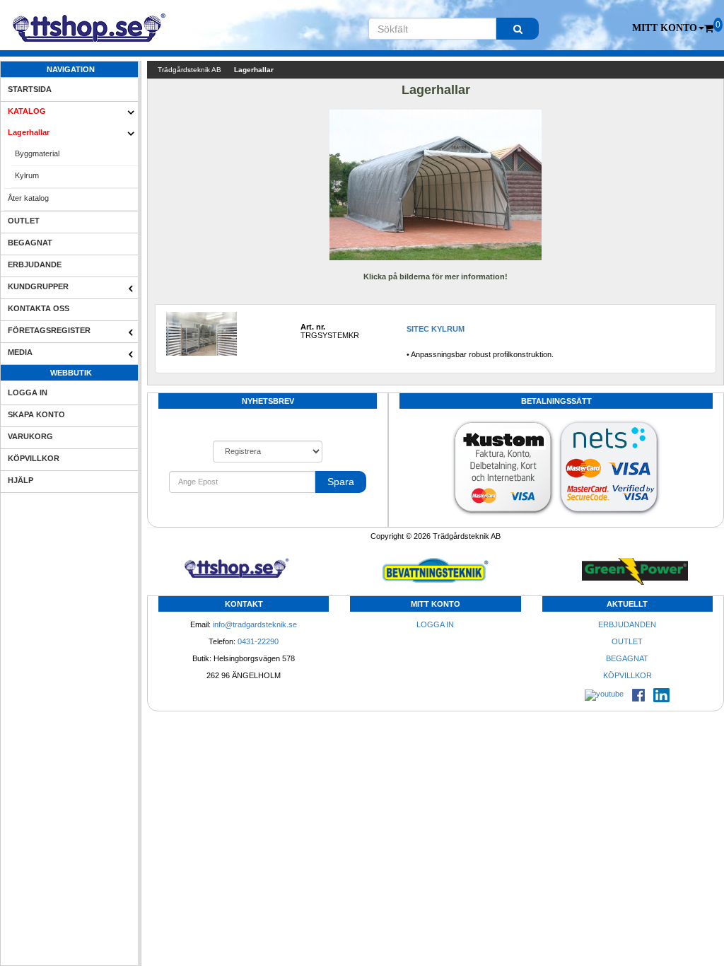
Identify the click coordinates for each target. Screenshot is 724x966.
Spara (340, 481)
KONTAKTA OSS (38, 308)
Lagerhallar (28, 132)
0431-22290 (258, 641)
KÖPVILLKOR (33, 458)
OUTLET (24, 220)
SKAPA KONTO (36, 414)
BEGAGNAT (30, 242)
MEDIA (20, 352)
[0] (708, 28)
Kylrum (27, 175)
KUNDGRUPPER (38, 286)
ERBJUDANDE (35, 264)
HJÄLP (20, 480)
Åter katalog (28, 198)
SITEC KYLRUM (436, 329)
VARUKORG (30, 436)
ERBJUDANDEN (627, 624)
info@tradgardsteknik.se (255, 624)
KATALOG (27, 111)
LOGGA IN (27, 392)
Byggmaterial (37, 153)
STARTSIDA (30, 89)
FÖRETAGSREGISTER (49, 330)
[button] (668, 28)
